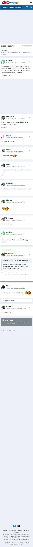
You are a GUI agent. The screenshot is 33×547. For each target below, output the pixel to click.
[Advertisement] (16, 26)
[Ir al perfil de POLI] (3, 165)
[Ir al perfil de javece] (3, 307)
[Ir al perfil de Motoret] (3, 287)
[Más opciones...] (30, 62)
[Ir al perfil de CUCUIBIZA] (3, 118)
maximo (22, 260)
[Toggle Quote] (4, 260)
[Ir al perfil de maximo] (3, 62)
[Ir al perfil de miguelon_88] (3, 184)
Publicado (15, 63)
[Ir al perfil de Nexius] (3, 150)
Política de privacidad (15, 530)
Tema (4, 530)
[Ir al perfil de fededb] (3, 254)
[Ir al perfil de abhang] (3, 219)
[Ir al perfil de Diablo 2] (3, 201)
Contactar (26, 530)
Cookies (16, 532)
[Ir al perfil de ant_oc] (3, 136)
